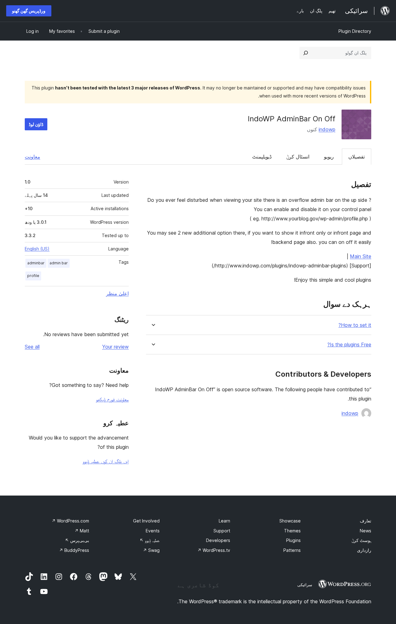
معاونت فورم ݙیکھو (112, 399)
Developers (218, 540)
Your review (115, 347)
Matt (82, 530)
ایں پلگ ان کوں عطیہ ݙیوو (106, 461)
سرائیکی (304, 584)
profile (33, 275)
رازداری (364, 550)
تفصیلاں (356, 157)
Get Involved (146, 520)
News (365, 530)
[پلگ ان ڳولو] (305, 53)
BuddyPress (74, 550)
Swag (151, 550)
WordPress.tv (213, 550)
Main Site (360, 256)
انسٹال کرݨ (297, 157)
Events (153, 530)
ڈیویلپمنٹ (262, 157)
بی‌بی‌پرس (77, 540)
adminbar (36, 263)
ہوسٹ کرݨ (361, 540)
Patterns (292, 550)
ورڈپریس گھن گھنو (28, 10)
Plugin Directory (354, 31)
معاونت (32, 157)
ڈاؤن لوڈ (36, 124)
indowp (327, 129)
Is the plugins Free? (349, 345)
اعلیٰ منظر (117, 293)
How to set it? (354, 325)
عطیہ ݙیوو (150, 540)
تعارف (365, 520)
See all (32, 347)
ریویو (329, 157)
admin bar (59, 263)
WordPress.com (70, 520)
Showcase (290, 520)
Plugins (293, 540)
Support (221, 530)
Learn (224, 520)
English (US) (37, 248)
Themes (292, 530)
